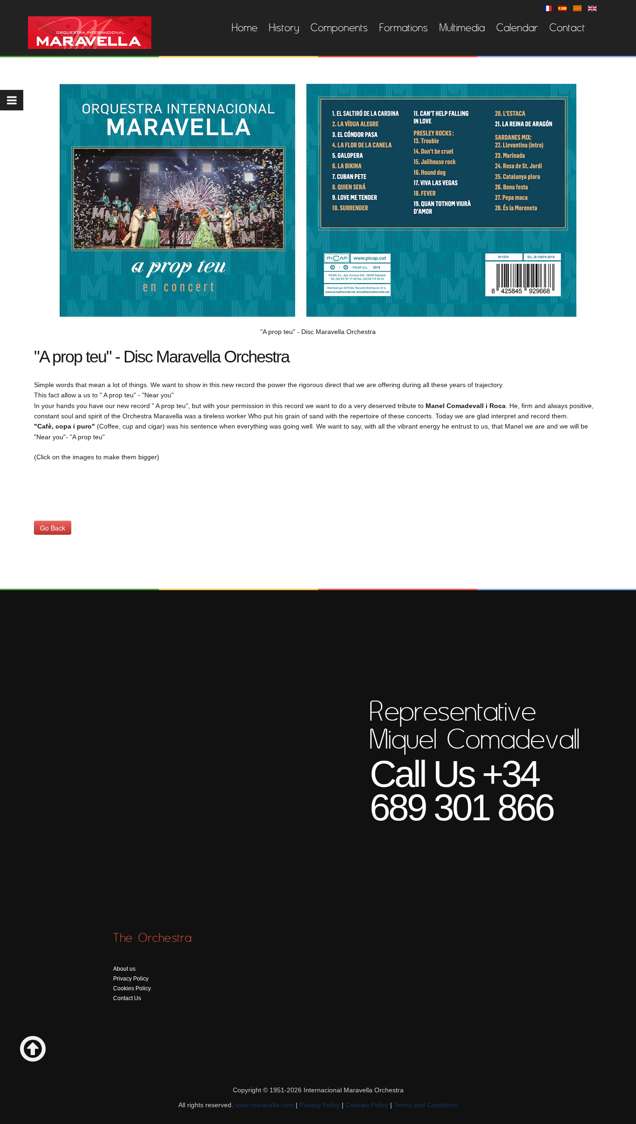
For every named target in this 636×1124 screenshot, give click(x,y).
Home (245, 27)
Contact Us (127, 998)
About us (124, 969)
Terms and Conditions (426, 1105)
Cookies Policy (132, 988)
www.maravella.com (264, 1105)
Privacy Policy (131, 978)
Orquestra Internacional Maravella (89, 32)
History (284, 27)
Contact (567, 27)
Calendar (517, 27)
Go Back (52, 527)
